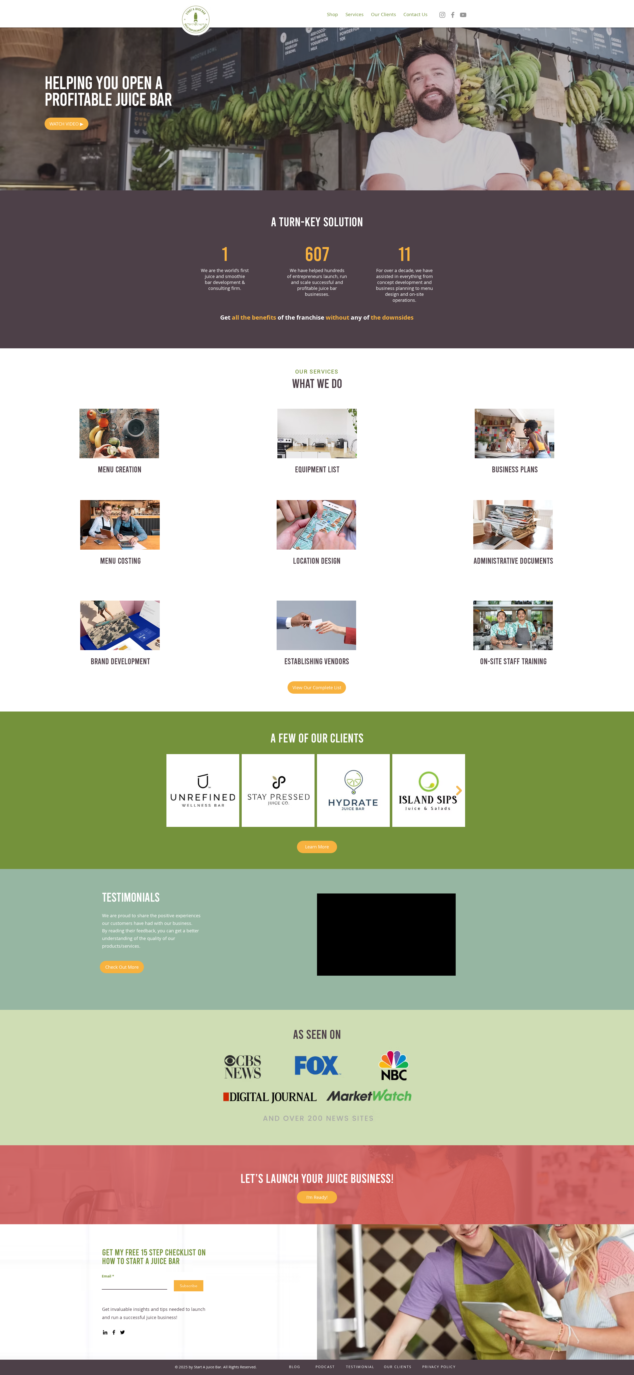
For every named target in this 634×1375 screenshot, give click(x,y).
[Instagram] (442, 15)
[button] (66, 124)
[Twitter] (122, 1332)
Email (108, 1276)
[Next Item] (459, 790)
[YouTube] (463, 15)
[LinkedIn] (105, 1332)
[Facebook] (453, 15)
